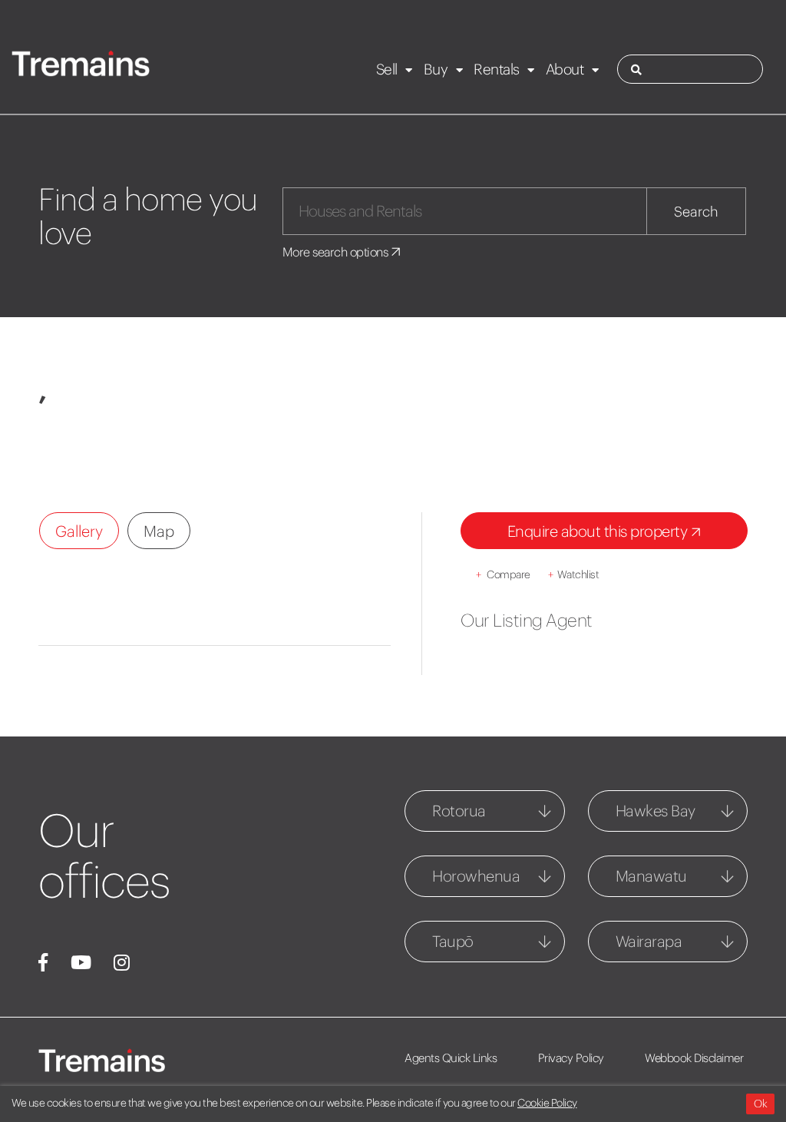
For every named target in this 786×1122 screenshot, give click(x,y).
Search (696, 211)
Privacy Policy (571, 1058)
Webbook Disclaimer (694, 1058)
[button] (71, 440)
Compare (503, 574)
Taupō (453, 941)
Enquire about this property (599, 531)
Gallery (79, 531)
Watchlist (573, 574)
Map (159, 531)
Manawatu (651, 875)
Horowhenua (476, 875)
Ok (760, 1103)
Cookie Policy (547, 1103)
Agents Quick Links (451, 1058)
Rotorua (459, 810)
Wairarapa (649, 941)
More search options (336, 252)
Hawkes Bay (655, 810)
